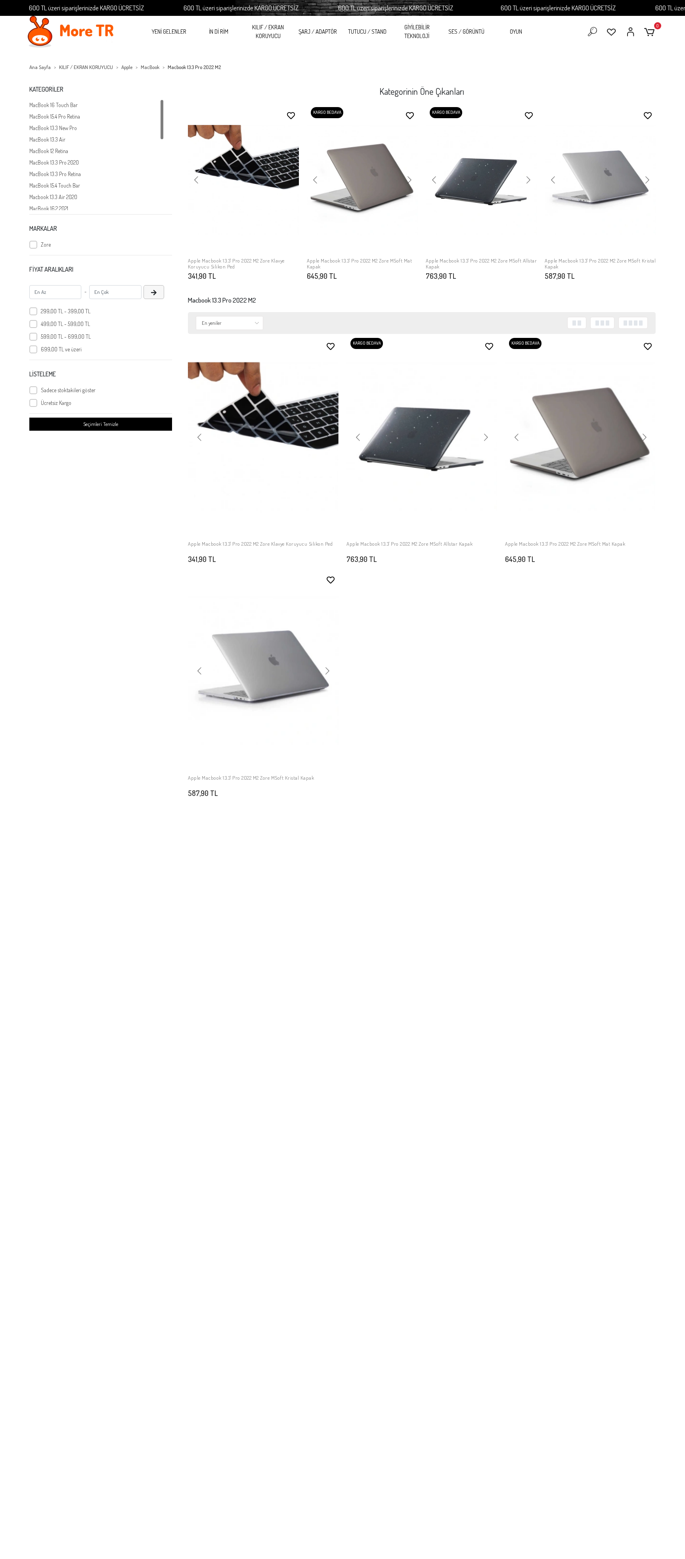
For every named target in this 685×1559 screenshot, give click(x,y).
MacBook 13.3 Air (47, 139)
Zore (46, 244)
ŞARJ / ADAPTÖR (317, 31)
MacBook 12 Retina (48, 151)
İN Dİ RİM (218, 31)
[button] (650, 32)
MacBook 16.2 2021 (48, 208)
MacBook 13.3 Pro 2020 (54, 162)
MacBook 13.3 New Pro (53, 128)
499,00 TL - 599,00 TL (65, 323)
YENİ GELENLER (169, 31)
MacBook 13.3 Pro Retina (55, 174)
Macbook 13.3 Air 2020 (53, 197)
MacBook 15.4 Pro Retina (54, 116)
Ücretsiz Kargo (56, 402)
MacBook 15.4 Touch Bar (54, 185)
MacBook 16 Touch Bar (53, 105)
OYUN (516, 31)
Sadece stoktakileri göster (68, 390)
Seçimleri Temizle (100, 424)
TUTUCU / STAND (367, 31)
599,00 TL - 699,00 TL (66, 336)
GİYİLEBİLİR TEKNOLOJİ (417, 31)
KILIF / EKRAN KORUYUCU (268, 31)
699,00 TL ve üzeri (61, 349)
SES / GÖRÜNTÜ (466, 31)
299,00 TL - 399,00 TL (65, 311)
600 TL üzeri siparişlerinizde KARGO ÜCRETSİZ (86, 8)
